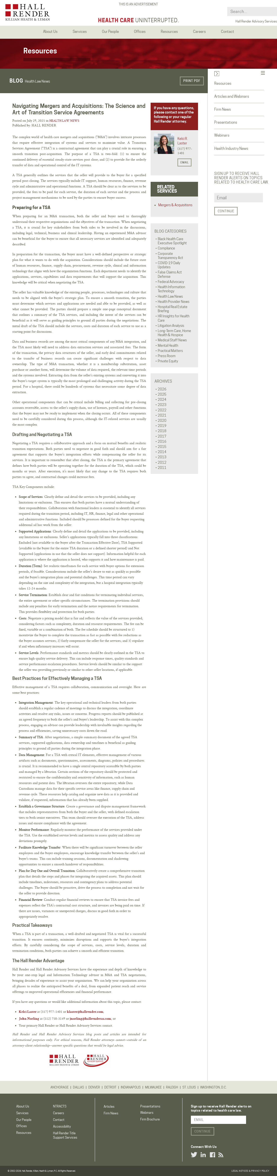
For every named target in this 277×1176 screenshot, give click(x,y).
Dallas (78, 1087)
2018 (162, 431)
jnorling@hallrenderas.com (90, 1019)
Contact (58, 1120)
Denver (94, 1087)
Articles (109, 1107)
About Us (22, 1106)
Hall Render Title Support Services (65, 1135)
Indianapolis (131, 1087)
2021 (162, 415)
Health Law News (64, 120)
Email (184, 162)
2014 (162, 452)
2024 (162, 400)
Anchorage (59, 1087)
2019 (162, 426)
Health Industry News (231, 148)
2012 (162, 462)
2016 (162, 441)
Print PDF (191, 81)
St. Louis (189, 1087)
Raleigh (172, 1087)
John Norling (29, 1019)
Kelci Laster (28, 1012)
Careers (58, 1113)
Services (22, 1113)
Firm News (222, 109)
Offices (21, 1126)
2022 (162, 410)
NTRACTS (59, 1106)
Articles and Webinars (231, 96)
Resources (222, 83)
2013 (162, 457)
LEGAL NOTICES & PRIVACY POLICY (250, 1171)
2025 (162, 394)
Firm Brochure (150, 1119)
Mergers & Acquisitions (175, 205)
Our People (23, 1120)
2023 (162, 405)
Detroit (110, 1087)
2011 (162, 468)
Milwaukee (153, 1087)
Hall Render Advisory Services (256, 21)
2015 (162, 447)
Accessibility (62, 1126)
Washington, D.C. (213, 1087)
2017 (162, 436)
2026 (162, 389)
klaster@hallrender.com (85, 1012)
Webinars (221, 135)
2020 (162, 421)
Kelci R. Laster (182, 141)
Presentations (225, 122)
